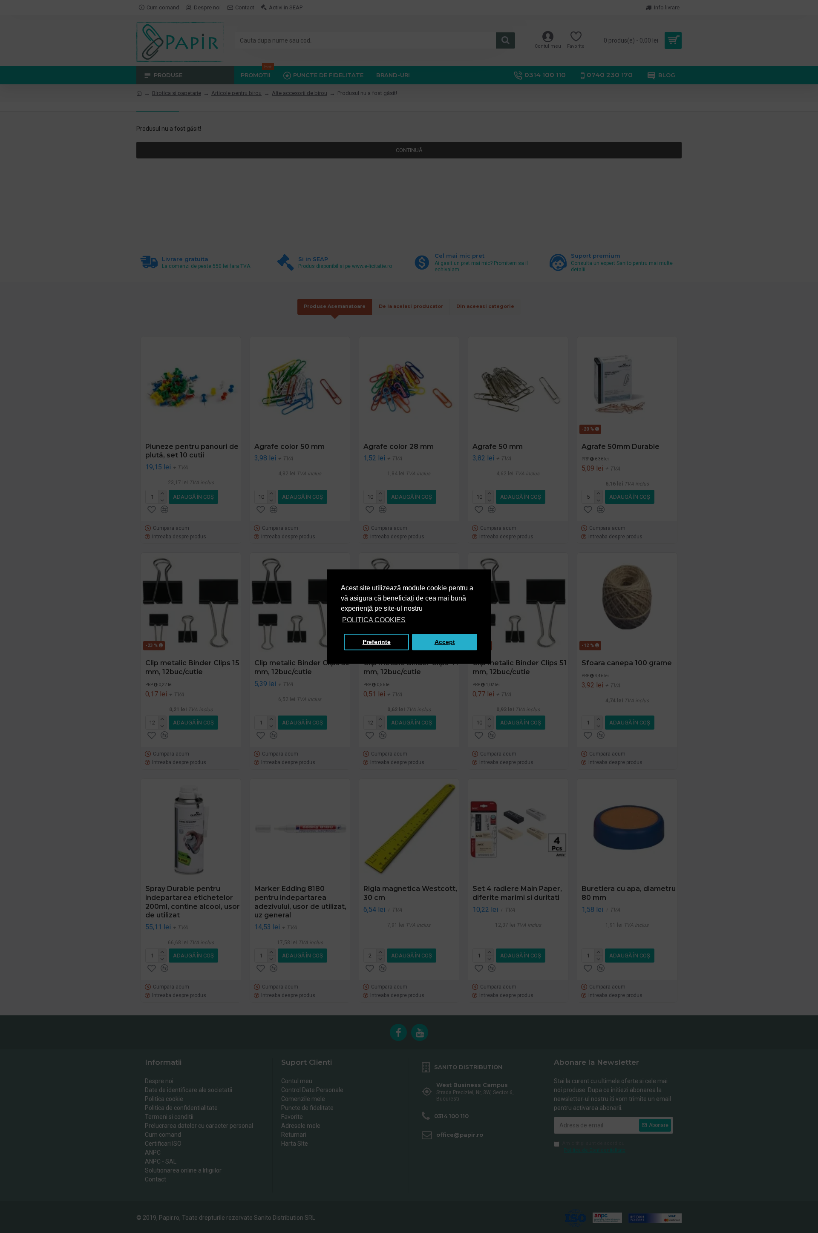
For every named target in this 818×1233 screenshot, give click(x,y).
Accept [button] (445, 641)
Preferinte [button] (377, 641)
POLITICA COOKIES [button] (374, 620)
